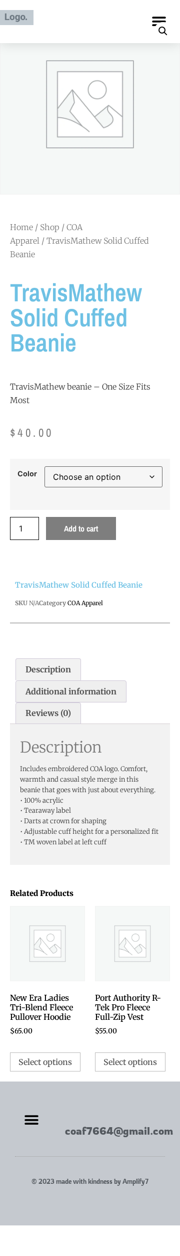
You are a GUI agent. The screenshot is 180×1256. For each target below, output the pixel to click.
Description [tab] (48, 669)
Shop (50, 227)
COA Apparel (85, 603)
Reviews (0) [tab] (48, 713)
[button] (159, 21)
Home (21, 227)
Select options (45, 1062)
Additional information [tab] (71, 691)
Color (27, 473)
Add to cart (81, 528)
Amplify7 (135, 1181)
